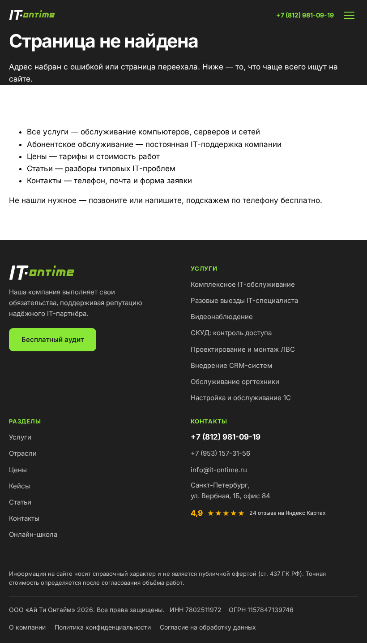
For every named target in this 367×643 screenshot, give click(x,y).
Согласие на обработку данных (208, 627)
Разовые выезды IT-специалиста (244, 300)
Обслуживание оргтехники (235, 381)
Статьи (40, 168)
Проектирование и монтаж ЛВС (243, 349)
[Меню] (349, 15)
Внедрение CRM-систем (232, 365)
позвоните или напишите (135, 200)
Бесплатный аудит (52, 339)
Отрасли (23, 453)
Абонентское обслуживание (80, 144)
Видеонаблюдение (222, 316)
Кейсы (19, 486)
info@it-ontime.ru (219, 470)
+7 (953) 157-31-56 (220, 453)
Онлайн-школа (33, 534)
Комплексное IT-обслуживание (243, 284)
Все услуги (47, 131)
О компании (27, 627)
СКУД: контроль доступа (231, 332)
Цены (37, 156)
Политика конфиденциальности (103, 627)
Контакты (44, 180)
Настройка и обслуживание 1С (241, 397)
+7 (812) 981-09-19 (305, 15)
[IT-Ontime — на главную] (33, 15)
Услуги (20, 437)
